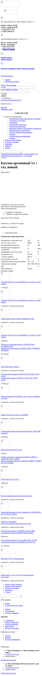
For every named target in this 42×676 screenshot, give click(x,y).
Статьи (7, 592)
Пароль (3, 89)
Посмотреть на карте (8, 660)
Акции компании (11, 624)
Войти (3, 85)
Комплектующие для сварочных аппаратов (25, 128)
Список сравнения (12, 613)
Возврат (8, 637)
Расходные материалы (17, 126)
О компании (9, 620)
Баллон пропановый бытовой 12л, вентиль (16, 496)
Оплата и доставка (12, 142)
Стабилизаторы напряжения (19, 136)
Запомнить (7, 98)
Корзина (4, 107)
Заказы (7, 80)
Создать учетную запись (14, 605)
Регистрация (11, 85)
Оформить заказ (7, 109)
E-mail (3, 87)
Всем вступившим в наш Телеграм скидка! (17, 68)
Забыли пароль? (12, 89)
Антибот (4, 94)
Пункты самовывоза (12, 639)
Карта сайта (9, 626)
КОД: (3, 172)
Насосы (12, 138)
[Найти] (22, 152)
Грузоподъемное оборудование (20, 132)
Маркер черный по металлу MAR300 (14, 415)
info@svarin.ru (6, 57)
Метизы (12, 134)
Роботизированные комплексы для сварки (24, 119)
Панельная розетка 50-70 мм (11, 450)
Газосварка (13, 123)
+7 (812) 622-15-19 (12, 668)
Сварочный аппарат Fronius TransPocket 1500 (17, 319)
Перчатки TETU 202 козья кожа (12, 559)
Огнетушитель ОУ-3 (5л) (10, 479)
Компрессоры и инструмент (19, 130)
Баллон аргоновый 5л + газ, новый (19, 156)
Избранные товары (12, 81)
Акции (7, 148)
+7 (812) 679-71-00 (12, 654)
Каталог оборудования (13, 584)
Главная (4, 154)
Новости (8, 146)
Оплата (8, 635)
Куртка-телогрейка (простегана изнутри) (16, 523)
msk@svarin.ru (6, 59)
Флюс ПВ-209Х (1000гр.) (10, 367)
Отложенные (10, 611)
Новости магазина (12, 622)
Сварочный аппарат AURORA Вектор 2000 (17, 533)
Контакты (8, 144)
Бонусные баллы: (7, 218)
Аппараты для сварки (17, 121)
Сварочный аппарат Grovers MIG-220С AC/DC (18, 542)
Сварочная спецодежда (17, 124)
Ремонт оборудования (13, 140)
